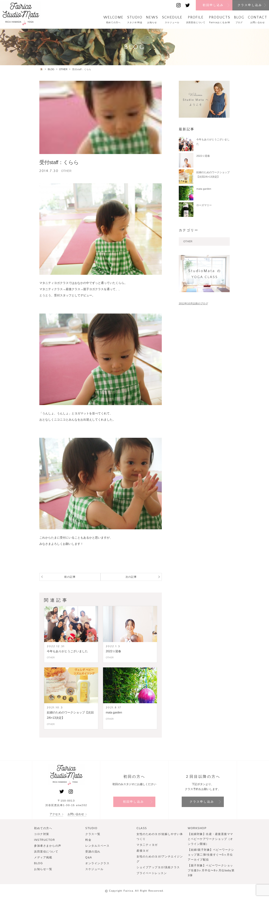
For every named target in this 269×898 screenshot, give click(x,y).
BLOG (38, 863)
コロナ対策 (41, 834)
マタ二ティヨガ (147, 844)
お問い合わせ (76, 814)
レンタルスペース (97, 845)
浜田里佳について (46, 851)
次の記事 (131, 576)
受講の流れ (92, 851)
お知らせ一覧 (43, 869)
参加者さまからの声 (47, 845)
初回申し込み (213, 5)
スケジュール (94, 869)
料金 (88, 839)
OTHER (187, 241)
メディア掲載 (43, 857)
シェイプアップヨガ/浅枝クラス (158, 867)
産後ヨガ (143, 850)
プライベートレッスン (152, 873)
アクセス (55, 814)
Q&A (88, 857)
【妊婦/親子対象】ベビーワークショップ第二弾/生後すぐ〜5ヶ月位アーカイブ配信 (211, 854)
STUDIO (91, 828)
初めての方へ (43, 828)
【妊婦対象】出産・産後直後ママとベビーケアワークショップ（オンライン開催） (210, 838)
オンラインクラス (97, 863)
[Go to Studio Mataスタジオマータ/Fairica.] (41, 69)
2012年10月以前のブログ (193, 303)
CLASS (142, 828)
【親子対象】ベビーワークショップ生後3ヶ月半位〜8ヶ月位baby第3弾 (211, 870)
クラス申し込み (250, 5)
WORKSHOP (197, 828)
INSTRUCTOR (44, 839)
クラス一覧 (92, 834)
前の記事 (70, 576)
